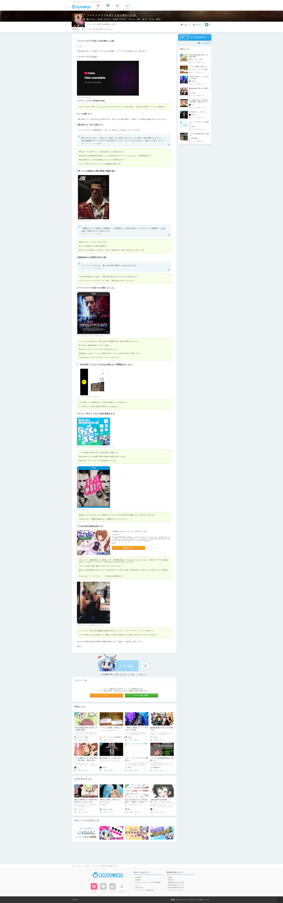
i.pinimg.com (85, 509)
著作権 (170, 877)
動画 (159, 19)
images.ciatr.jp (85, 221)
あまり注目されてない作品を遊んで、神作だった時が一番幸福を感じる (136, 801)
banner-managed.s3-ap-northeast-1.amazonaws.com (97, 447)
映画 (97, 29)
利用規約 (138, 880)
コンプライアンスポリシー (176, 890)
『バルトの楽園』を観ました (111, 727)
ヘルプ (137, 885)
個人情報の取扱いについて (176, 885)
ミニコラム (88, 29)
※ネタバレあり (107, 29)
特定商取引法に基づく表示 (176, 882)
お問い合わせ (139, 887)
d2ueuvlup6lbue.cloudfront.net (90, 397)
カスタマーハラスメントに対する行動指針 (148, 882)
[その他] (209, 24)
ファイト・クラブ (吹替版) (93, 143)
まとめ (87, 866)
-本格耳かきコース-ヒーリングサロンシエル (129, 531)
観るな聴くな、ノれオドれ (110, 758)
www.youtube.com (87, 97)
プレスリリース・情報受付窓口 (144, 890)
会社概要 (138, 877)
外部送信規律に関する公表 (176, 887)
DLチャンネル (81, 7)
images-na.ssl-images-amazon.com (92, 335)
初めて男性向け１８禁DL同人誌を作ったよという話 (86, 800)
